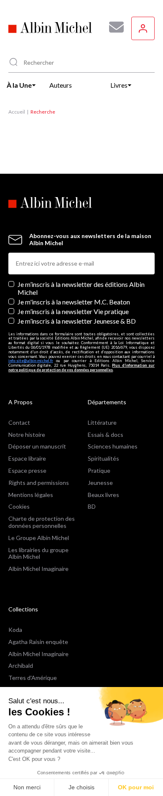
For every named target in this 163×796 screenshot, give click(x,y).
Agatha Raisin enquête (38, 641)
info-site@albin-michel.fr (30, 360)
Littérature (102, 422)
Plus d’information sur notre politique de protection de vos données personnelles (81, 367)
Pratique (99, 470)
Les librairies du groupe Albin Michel (38, 553)
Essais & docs (105, 434)
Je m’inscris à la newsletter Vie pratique (73, 311)
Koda (15, 629)
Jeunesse (100, 482)
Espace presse (27, 470)
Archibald (20, 665)
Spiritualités (103, 458)
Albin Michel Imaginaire (38, 568)
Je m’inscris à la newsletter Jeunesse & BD (77, 321)
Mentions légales (30, 494)
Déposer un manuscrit (37, 446)
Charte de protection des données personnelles (41, 522)
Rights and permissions (38, 482)
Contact (19, 422)
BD (92, 506)
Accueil (16, 112)
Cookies (19, 506)
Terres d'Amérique (32, 677)
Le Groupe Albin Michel (38, 537)
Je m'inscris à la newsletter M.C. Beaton (74, 302)
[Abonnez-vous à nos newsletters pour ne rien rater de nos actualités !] (113, 27)
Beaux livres (103, 494)
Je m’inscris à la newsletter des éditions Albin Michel (81, 288)
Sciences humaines (113, 446)
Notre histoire (26, 434)
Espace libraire (27, 458)
